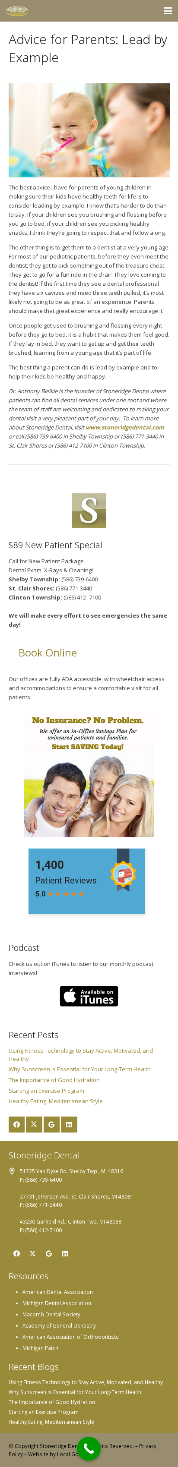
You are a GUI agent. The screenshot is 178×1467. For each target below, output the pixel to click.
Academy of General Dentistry (59, 1325)
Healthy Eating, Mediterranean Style (56, 1101)
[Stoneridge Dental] (17, 10)
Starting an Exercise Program (46, 1091)
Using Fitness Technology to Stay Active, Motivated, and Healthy (86, 1382)
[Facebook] (17, 1125)
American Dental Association (57, 1291)
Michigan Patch (40, 1347)
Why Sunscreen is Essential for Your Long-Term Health (80, 1069)
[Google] (52, 1125)
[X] (34, 1125)
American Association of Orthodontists (70, 1336)
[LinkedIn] (69, 1125)
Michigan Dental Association (56, 1303)
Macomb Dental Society (51, 1314)
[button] (168, 10)
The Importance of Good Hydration (54, 1080)
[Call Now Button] (89, 1449)
